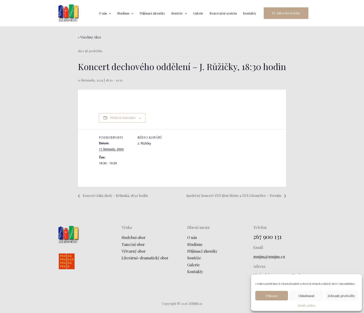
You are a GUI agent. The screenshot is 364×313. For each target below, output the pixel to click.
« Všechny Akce (89, 37)
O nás (192, 237)
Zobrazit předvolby (341, 296)
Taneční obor (133, 244)
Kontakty (195, 271)
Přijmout (272, 296)
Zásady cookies (306, 305)
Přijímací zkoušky (202, 251)
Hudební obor (134, 237)
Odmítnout (306, 296)
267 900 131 (267, 236)
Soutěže (194, 257)
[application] (109, 13)
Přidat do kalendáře (123, 118)
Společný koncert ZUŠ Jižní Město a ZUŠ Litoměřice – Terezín (234, 195)
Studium (194, 244)
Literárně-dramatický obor (145, 257)
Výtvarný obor (134, 251)
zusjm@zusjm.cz (269, 256)
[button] (286, 13)
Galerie (193, 264)
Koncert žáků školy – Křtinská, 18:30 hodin (115, 195)
